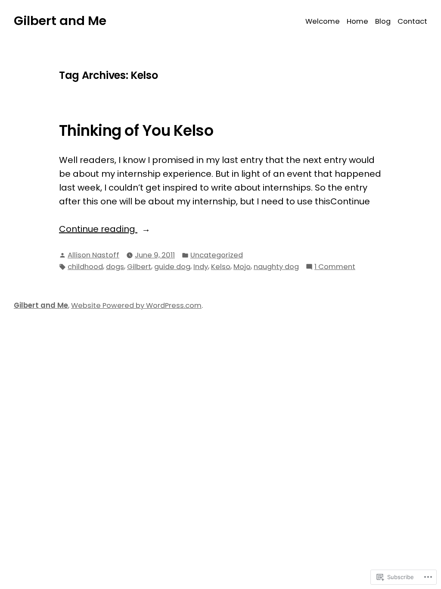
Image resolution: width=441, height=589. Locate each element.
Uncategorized (216, 255)
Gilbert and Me (60, 20)
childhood (85, 267)
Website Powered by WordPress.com (136, 305)
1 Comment (334, 267)
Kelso (220, 267)
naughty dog (276, 267)
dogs (115, 267)
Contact (412, 21)
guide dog (172, 267)
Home (357, 21)
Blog (383, 21)
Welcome (322, 21)
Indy (200, 267)
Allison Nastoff (93, 255)
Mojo (242, 267)
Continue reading (98, 229)
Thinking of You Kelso (136, 130)
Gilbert (139, 267)
